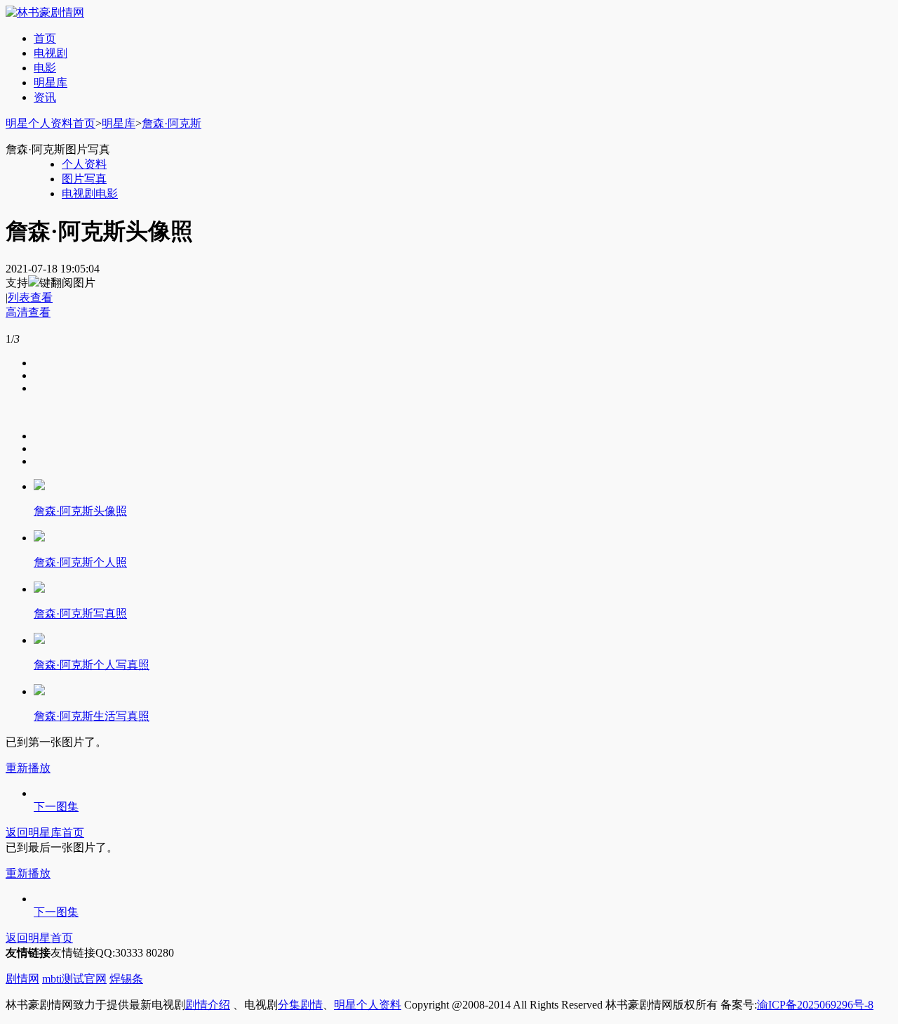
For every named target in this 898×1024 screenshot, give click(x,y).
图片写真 (84, 179)
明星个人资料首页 (50, 123)
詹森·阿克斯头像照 (80, 511)
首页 (45, 38)
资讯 (45, 97)
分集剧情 (300, 1005)
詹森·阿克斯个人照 (80, 562)
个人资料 (84, 164)
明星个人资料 (367, 1005)
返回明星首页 (39, 938)
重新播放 (28, 768)
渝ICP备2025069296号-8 (815, 1005)
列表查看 (30, 297)
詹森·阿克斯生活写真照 (91, 716)
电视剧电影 (90, 193)
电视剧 (50, 53)
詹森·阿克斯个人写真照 (91, 665)
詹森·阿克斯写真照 (80, 613)
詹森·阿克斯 (171, 123)
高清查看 (28, 312)
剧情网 (22, 979)
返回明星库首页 (45, 833)
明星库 (50, 82)
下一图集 (56, 807)
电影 (45, 68)
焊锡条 (126, 979)
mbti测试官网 (74, 979)
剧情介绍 (207, 1005)
